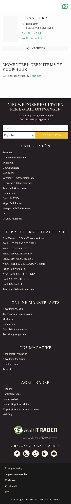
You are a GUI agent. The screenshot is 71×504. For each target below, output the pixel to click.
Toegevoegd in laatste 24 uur (18, 314)
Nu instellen (27, 498)
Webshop (7, 414)
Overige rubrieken (12, 218)
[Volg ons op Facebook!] (17, 453)
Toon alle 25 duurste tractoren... (19, 289)
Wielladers (8, 172)
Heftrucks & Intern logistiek (17, 183)
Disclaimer (10, 480)
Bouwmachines (11, 167)
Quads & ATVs (11, 198)
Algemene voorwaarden (16, 474)
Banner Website (11, 399)
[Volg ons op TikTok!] (35, 453)
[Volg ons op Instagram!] (26, 453)
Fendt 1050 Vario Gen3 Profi (18, 258)
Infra (5, 213)
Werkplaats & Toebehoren (16, 208)
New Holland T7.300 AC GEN (19, 274)
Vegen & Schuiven (12, 203)
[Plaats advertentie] (64, 6)
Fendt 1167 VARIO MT (15, 248)
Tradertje (7, 369)
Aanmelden (51, 135)
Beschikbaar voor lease (15, 329)
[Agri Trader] (35, 6)
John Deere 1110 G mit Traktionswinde (23, 238)
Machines (8, 319)
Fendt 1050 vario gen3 (14, 268)
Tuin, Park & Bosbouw (15, 188)
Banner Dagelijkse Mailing (17, 404)
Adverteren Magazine (14, 359)
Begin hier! (35, 75)
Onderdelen (9, 193)
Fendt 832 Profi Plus (13, 284)
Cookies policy (12, 486)
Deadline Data (10, 364)
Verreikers (8, 162)
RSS (7, 492)
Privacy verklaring (13, 468)
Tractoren (8, 152)
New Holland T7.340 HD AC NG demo (24, 263)
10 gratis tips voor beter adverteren (21, 409)
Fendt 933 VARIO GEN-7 (17, 279)
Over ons (7, 388)
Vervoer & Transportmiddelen (18, 177)
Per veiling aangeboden (15, 334)
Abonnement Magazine (15, 353)
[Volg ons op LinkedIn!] (44, 453)
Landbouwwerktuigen (14, 157)
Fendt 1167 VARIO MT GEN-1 (19, 243)
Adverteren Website (13, 308)
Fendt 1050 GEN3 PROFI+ (17, 253)
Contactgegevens (11, 394)
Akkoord (56, 498)
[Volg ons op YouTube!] (54, 453)
